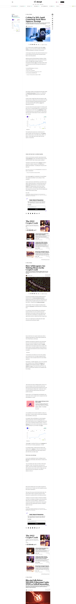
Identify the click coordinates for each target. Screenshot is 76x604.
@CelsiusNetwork (38, 170)
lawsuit (41, 103)
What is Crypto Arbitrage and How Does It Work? (42, 402)
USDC (42, 6)
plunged (44, 133)
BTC (12, 6)
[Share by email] (32, 44)
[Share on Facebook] (34, 44)
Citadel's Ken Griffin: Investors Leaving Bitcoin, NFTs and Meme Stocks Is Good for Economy (41, 244)
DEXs (36, 62)
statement (40, 163)
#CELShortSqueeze (31, 68)
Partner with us (61, 4)
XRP (27, 6)
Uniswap (27, 366)
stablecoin (33, 449)
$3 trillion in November (40, 302)
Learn (35, 4)
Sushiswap (43, 444)
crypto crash (32, 307)
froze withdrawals (29, 159)
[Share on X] (29, 44)
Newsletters (41, 4)
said (31, 177)
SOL (50, 6)
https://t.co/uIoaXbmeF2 (29, 171)
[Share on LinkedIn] (28, 214)
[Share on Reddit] (36, 44)
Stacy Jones (30, 276)
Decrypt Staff (30, 26)
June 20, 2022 (37, 173)
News (33, 4)
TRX (56, 6)
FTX (31, 61)
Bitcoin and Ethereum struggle (38, 298)
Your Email (29, 205)
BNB (34, 6)
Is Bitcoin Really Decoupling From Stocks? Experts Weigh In (41, 235)
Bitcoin (44, 345)
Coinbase (27, 365)
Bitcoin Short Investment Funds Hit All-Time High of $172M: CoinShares (42, 253)
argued (27, 186)
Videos (38, 4)
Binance (41, 363)
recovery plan (28, 185)
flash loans (28, 460)
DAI (29, 444)
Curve (32, 366)
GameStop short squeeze (31, 93)
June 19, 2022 (38, 75)
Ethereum (27, 424)
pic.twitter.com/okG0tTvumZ (32, 73)
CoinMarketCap (40, 110)
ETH (20, 6)
